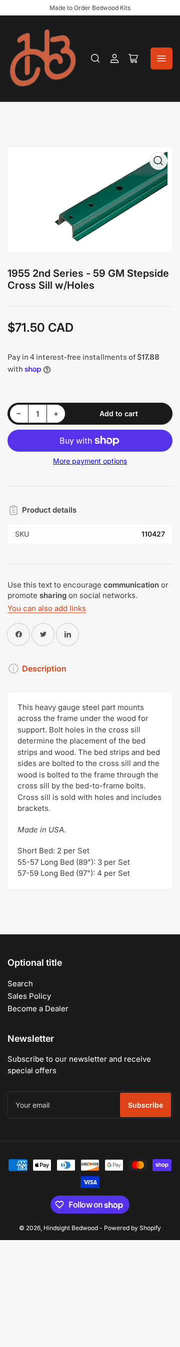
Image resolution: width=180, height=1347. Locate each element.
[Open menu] (161, 58)
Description (44, 669)
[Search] (95, 58)
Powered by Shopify (132, 1228)
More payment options (90, 461)
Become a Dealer (38, 1008)
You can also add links (47, 608)
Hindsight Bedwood (71, 1228)
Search (20, 983)
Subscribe (145, 1105)
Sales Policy (29, 996)
